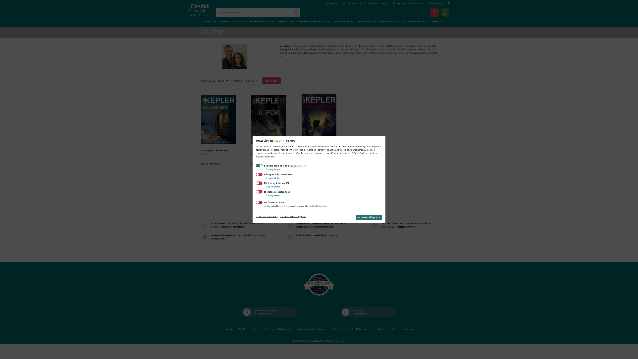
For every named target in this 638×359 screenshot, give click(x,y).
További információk (265, 157)
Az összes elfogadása (369, 217)
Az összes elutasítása (266, 216)
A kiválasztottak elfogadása (293, 216)
